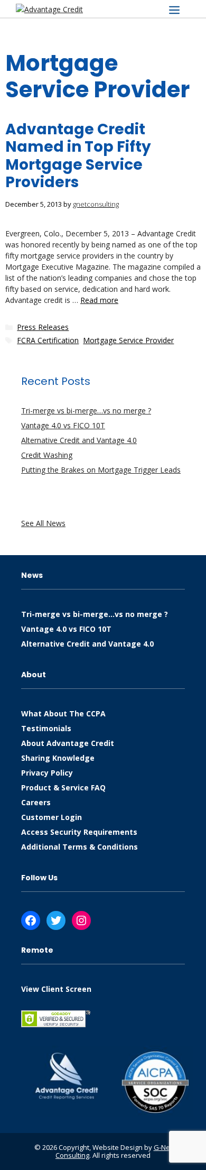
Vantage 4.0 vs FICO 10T (63, 425)
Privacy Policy (47, 773)
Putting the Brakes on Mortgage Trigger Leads (101, 470)
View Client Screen (56, 989)
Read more (99, 300)
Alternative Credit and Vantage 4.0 (79, 440)
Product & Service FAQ (63, 787)
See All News (43, 523)
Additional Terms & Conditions (79, 847)
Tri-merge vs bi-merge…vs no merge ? (86, 411)
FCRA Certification (48, 340)
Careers (36, 802)
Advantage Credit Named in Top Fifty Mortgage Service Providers (78, 156)
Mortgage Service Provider (128, 340)
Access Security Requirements (79, 832)
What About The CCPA (63, 713)
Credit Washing (46, 455)
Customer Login (51, 817)
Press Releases (43, 327)
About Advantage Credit (67, 743)
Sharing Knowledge (58, 758)
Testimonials (46, 728)
